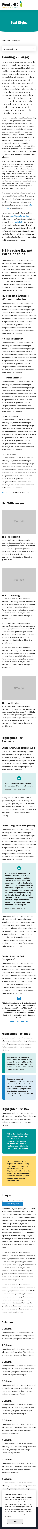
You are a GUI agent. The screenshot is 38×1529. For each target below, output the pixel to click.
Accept (15, 1521)
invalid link (17, 222)
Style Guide (6, 40)
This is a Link (7, 492)
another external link (20, 216)
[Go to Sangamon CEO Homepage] (12, 5)
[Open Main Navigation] (33, 5)
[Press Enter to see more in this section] (19, 48)
